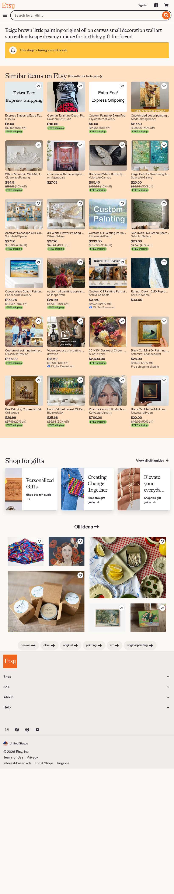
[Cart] (166, 5)
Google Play (49, 720)
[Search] (166, 15)
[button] (15, 743)
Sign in (142, 5)
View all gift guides (150, 460)
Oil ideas (83, 527)
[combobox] (85, 15)
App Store (17, 720)
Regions (63, 763)
